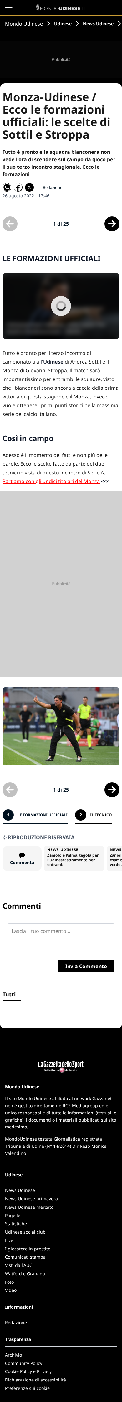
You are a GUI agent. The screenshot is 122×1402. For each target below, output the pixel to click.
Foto (9, 1282)
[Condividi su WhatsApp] (7, 187)
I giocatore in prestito (27, 1249)
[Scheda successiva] (111, 223)
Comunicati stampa (25, 1257)
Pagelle (12, 1215)
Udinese (63, 23)
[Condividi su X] (29, 187)
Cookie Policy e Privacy (28, 1371)
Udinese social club (25, 1232)
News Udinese (98, 23)
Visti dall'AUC (18, 1265)
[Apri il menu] (9, 7)
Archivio (13, 1355)
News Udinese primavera (31, 1199)
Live (9, 1240)
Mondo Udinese (24, 23)
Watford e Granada (25, 1274)
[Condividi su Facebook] (18, 187)
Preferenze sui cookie (27, 1388)
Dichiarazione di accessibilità (35, 1380)
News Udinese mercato (29, 1207)
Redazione (16, 1322)
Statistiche (16, 1223)
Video (11, 1290)
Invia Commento (86, 966)
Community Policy (23, 1363)
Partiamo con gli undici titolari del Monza (51, 481)
